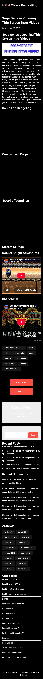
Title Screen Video (12, 369)
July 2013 (26, 537)
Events (5, 599)
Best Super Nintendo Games (14, 594)
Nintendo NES (8, 609)
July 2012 (8, 558)
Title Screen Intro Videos (14, 348)
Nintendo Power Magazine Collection (18, 447)
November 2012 (27, 548)
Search (7, 430)
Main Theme (21, 358)
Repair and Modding (10, 623)
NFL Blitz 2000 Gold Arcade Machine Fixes (20, 465)
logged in (23, 413)
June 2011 (9, 563)
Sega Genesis (10, 364)
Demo (31, 353)
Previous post (21, 382)
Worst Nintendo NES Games (14, 657)
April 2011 (8, 569)
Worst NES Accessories (12, 653)
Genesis (8, 358)
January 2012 (23, 558)
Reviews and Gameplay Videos (15, 633)
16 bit (31, 348)
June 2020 (22, 532)
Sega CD (5, 638)
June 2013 (9, 542)
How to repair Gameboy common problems (20, 469)
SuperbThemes (21, 675)
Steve (4, 497)
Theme (23, 364)
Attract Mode (19, 353)
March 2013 (22, 542)
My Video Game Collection (13, 604)
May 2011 (22, 563)
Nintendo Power (9, 613)
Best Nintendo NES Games (13, 584)
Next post (21, 391)
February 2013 (10, 548)
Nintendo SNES (8, 618)
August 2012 (25, 553)
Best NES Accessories (11, 579)
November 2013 (11, 537)
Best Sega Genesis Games (13, 589)
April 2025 (8, 532)
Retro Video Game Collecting (14, 628)
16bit (6, 353)
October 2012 (10, 553)
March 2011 (22, 569)
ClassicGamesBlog (24, 5)
